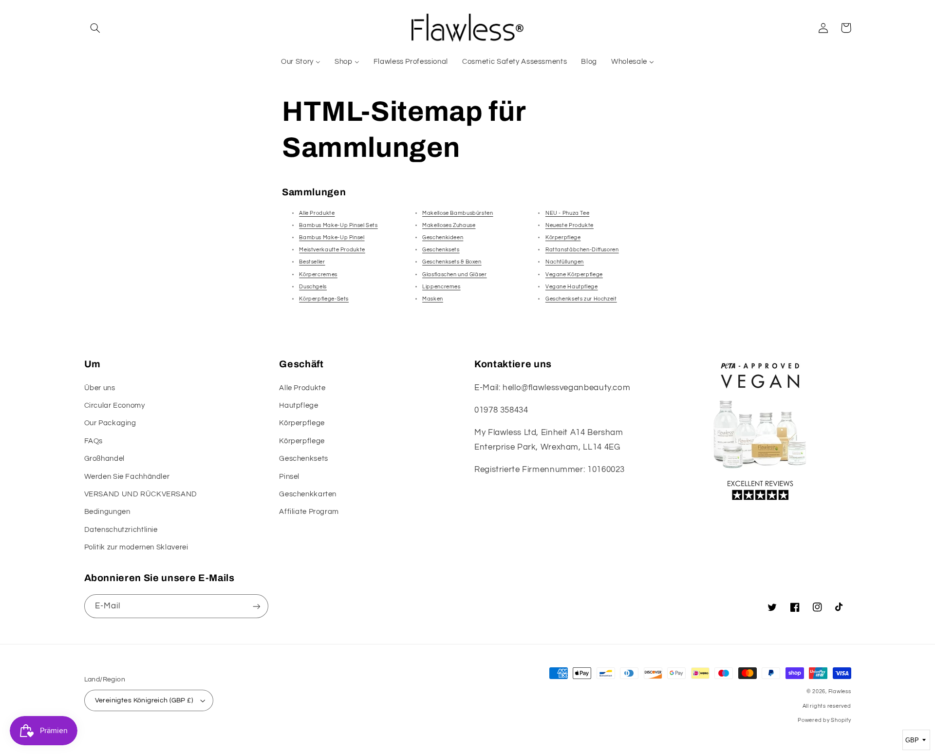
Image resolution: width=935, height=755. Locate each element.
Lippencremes (441, 286)
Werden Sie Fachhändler (127, 476)
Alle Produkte (317, 213)
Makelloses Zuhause (448, 225)
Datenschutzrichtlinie (121, 529)
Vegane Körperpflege (574, 274)
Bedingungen (107, 511)
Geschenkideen (442, 237)
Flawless (839, 691)
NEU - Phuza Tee (567, 213)
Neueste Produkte (569, 225)
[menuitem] (301, 62)
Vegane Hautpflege (571, 286)
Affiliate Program (309, 511)
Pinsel (289, 476)
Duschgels (313, 286)
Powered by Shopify (824, 720)
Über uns (99, 388)
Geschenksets (441, 249)
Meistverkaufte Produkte (332, 249)
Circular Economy (114, 405)
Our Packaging (110, 423)
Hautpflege (298, 405)
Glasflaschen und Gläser (454, 274)
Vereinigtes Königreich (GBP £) (144, 700)
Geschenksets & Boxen (452, 261)
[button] (95, 28)
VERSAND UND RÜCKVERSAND (141, 494)
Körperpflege (563, 237)
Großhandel (104, 458)
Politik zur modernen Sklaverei (136, 547)
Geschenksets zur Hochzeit (581, 299)
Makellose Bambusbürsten (457, 213)
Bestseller (312, 261)
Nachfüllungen (564, 261)
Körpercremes (318, 274)
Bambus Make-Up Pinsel (331, 237)
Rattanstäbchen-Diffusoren (582, 249)
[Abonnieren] (256, 606)
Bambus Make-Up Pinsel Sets (338, 225)
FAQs (93, 441)
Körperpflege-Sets (324, 299)
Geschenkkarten (308, 494)
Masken (432, 299)
